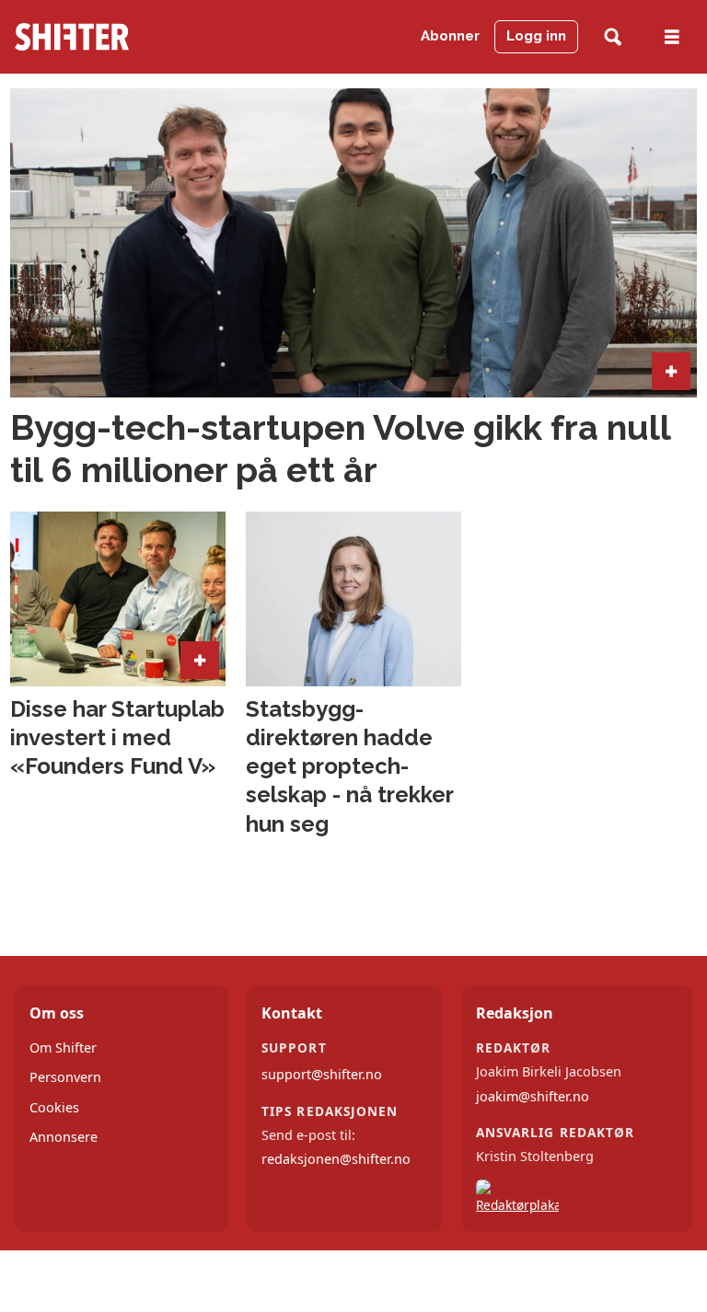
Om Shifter (63, 1047)
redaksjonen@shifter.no (336, 1159)
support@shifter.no (321, 1074)
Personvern (65, 1077)
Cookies (54, 1107)
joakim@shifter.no (532, 1096)
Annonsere (63, 1136)
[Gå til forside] (107, 37)
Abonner (450, 36)
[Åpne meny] (672, 37)
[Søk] (612, 37)
